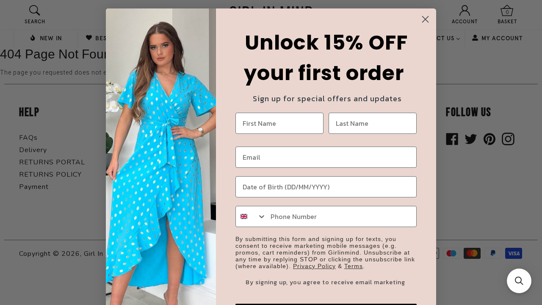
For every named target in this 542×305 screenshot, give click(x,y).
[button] (519, 281)
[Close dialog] (425, 19)
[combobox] (251, 216)
